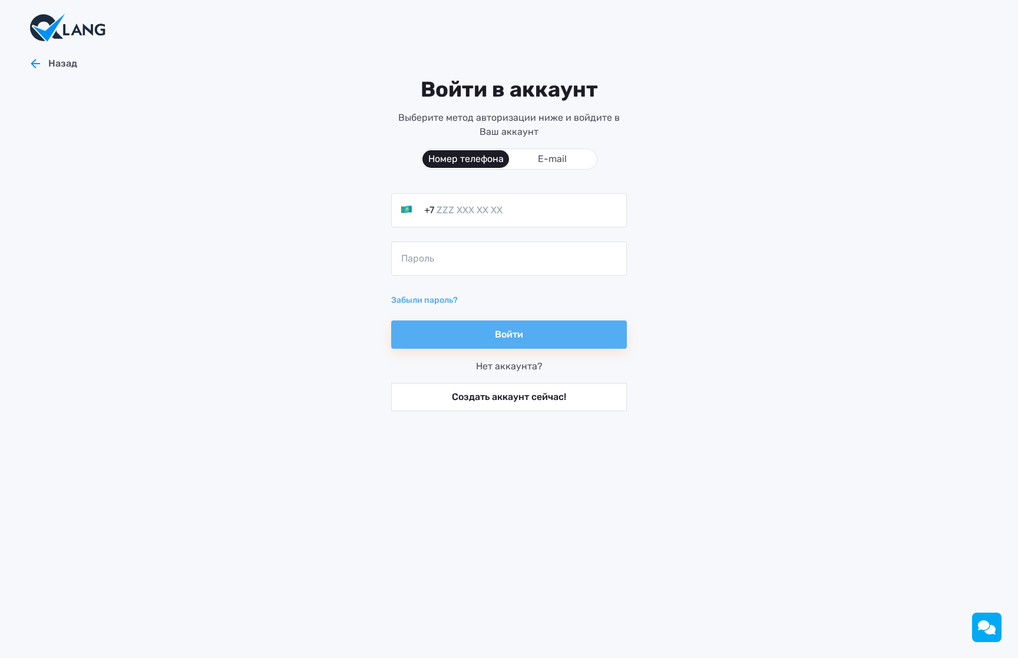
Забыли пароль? (424, 300)
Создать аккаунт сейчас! (509, 396)
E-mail (552, 158)
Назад (62, 63)
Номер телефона (466, 158)
